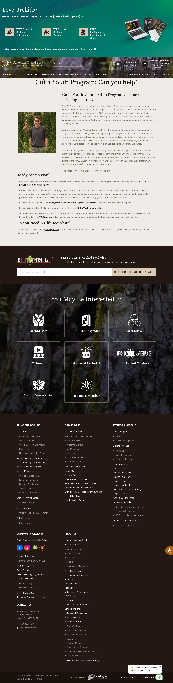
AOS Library (72, 639)
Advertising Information (29, 492)
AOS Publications (73, 544)
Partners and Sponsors (77, 647)
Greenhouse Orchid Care (76, 479)
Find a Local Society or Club (32, 561)
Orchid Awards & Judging (76, 575)
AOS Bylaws (70, 596)
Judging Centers (120, 493)
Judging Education (121, 477)
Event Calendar (24, 570)
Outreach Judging (123, 459)
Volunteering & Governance (77, 592)
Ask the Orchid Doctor (75, 500)
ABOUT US (94, 74)
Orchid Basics (23, 431)
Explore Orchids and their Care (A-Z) (81, 483)
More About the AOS (74, 621)
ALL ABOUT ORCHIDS (12, 74)
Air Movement (73, 449)
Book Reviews (25, 523)
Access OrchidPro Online (126, 525)
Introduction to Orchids (29, 436)
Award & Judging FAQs (123, 498)
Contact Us (24, 604)
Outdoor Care (71, 475)
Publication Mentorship (77, 566)
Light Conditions (74, 440)
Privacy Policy (149, 677)
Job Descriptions (72, 617)
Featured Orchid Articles (30, 484)
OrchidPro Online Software (125, 520)
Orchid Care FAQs (73, 496)
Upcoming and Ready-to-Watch (33, 513)
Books (70, 561)
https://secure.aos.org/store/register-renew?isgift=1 (73, 202)
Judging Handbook (121, 485)
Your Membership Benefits (77, 540)
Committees (70, 600)
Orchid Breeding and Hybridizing (31, 462)
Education (69, 579)
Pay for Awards (120, 468)
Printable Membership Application (82, 651)
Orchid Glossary (26, 449)
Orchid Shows (121, 451)
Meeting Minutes (74, 643)
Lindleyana (72, 557)
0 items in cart (130, 62)
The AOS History (75, 626)
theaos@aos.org (28, 627)
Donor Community (25, 578)
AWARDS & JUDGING (51, 74)
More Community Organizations (31, 574)
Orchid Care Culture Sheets (79, 436)
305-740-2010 (27, 624)
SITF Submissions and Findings (129, 507)
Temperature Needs (76, 457)
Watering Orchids (75, 445)
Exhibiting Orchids (121, 446)
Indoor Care (70, 471)
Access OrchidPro (27, 502)
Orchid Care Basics (73, 431)
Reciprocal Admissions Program (31, 597)
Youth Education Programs (29, 466)
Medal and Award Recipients (78, 604)
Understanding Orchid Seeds (32, 453)
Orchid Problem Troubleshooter (79, 487)
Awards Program (120, 431)
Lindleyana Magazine (29, 480)
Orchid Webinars (24, 508)
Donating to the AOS (28, 587)
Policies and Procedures (76, 613)
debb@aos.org (52, 229)
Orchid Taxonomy (27, 440)
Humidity (71, 453)
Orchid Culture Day (25, 593)
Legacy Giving (25, 583)
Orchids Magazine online (30, 476)
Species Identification (123, 502)
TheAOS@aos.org (43, 217)
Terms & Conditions (129, 677)
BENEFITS (106, 74)
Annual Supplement (76, 553)
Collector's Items (24, 518)
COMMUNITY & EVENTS (75, 74)
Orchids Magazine (25, 471)
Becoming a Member (76, 630)
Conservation (71, 583)
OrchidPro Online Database (29, 498)
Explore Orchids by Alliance (29, 458)
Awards (118, 436)
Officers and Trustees (75, 608)
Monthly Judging (123, 455)
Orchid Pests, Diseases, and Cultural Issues (85, 492)
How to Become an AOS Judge (127, 489)
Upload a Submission (125, 511)
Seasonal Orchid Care (75, 466)
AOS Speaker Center (26, 566)
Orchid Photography (124, 440)
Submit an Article (27, 488)
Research (69, 588)
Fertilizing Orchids (75, 461)
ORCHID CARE (32, 74)
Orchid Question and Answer (32, 445)
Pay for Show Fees (122, 472)
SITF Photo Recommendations (129, 515)
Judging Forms (119, 481)
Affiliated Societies (25, 556)
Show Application (121, 464)
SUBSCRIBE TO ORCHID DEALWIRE (134, 272)
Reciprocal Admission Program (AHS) (82, 660)
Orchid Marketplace (74, 571)
